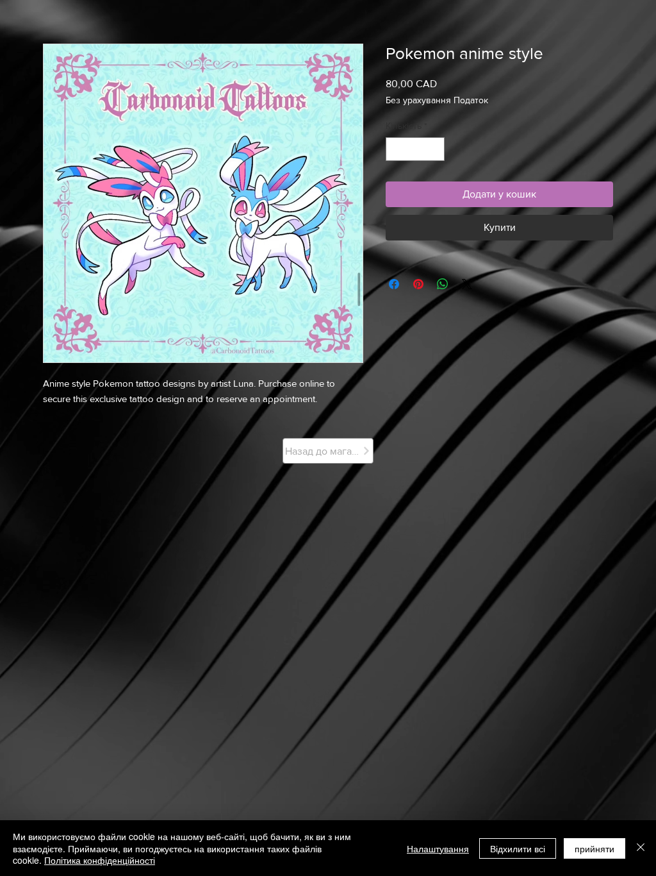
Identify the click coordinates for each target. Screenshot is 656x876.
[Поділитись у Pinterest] (418, 284)
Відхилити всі (517, 848)
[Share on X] (467, 284)
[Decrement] (396, 149)
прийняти (594, 848)
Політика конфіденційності (99, 860)
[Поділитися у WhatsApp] (442, 284)
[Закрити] (640, 848)
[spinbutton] (415, 149)
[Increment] (435, 149)
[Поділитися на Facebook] (394, 284)
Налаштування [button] (438, 848)
